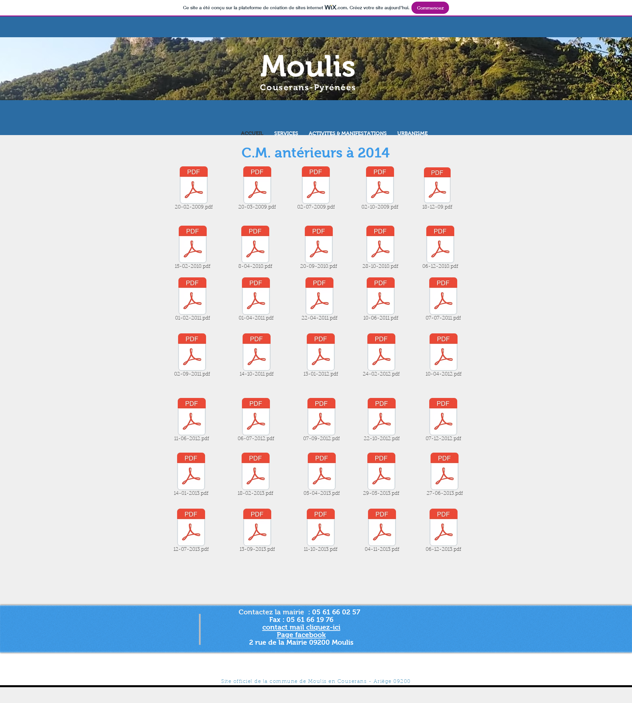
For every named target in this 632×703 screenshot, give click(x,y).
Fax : (277, 619)
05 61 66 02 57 (337, 612)
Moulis (308, 66)
